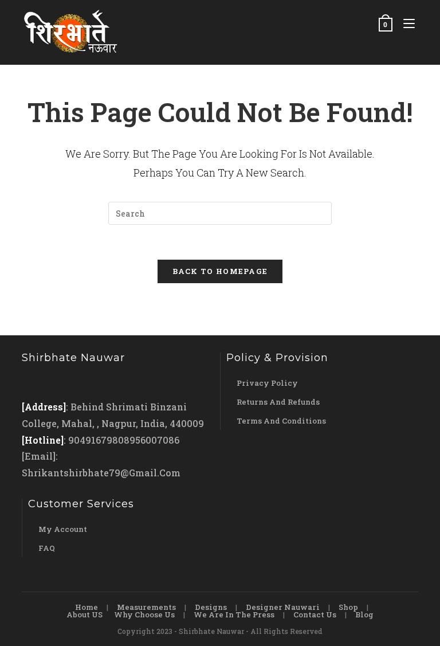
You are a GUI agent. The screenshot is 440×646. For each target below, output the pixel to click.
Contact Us (314, 614)
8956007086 (151, 440)
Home (86, 607)
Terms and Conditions (281, 421)
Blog (364, 614)
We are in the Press (234, 614)
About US (84, 614)
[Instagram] (54, 382)
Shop (348, 607)
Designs (211, 607)
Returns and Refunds (278, 402)
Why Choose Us (144, 614)
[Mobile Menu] (406, 24)
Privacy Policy (267, 383)
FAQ (46, 548)
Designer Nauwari (283, 607)
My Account (62, 529)
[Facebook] (32, 382)
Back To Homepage (220, 271)
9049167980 (96, 440)
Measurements (146, 607)
